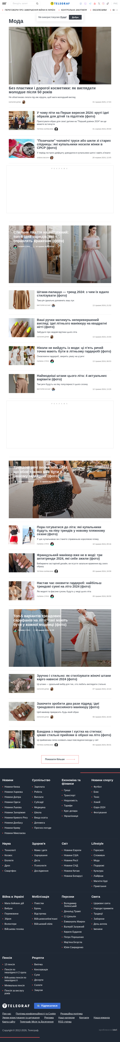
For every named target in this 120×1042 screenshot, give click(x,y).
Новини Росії (71, 860)
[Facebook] (81, 3)
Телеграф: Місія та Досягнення (37, 1022)
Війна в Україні (13, 896)
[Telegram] (90, 3)
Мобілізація (40, 896)
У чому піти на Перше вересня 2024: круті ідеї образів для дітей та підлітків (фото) (73, 114)
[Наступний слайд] (117, 10)
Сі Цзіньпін (70, 916)
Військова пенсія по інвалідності (15, 979)
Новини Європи (72, 850)
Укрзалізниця (71, 816)
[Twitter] (99, 3)
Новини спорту (102, 780)
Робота (38, 792)
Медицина (39, 807)
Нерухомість (71, 800)
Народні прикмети (103, 908)
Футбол (98, 787)
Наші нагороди (66, 1017)
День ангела (100, 924)
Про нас (6, 1013)
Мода (97, 860)
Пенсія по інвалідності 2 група (15, 971)
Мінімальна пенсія (15, 985)
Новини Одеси (12, 802)
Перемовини (11, 913)
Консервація (41, 969)
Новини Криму (12, 828)
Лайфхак (98, 876)
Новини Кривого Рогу (16, 817)
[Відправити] (37, 3)
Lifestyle (97, 843)
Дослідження (41, 871)
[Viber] (85, 3)
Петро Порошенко (74, 937)
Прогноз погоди (42, 828)
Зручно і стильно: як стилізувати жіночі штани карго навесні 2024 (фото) (74, 677)
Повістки (39, 903)
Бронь (37, 908)
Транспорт (69, 795)
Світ (65, 843)
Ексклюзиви (100, 10)
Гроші (67, 790)
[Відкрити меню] (4, 3)
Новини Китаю (72, 871)
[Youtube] (94, 3)
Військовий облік (43, 924)
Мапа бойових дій (14, 903)
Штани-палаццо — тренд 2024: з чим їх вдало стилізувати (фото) (73, 293)
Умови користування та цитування (21, 1017)
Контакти (84, 1017)
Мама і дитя (40, 850)
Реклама (49, 1017)
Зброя (8, 919)
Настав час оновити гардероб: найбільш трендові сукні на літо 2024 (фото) (69, 584)
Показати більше (55, 759)
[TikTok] (107, 3)
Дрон (7, 865)
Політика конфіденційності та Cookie (36, 1013)
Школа (37, 812)
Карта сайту (8, 1022)
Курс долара (70, 811)
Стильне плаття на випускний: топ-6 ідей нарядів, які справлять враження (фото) (41, 236)
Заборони (99, 919)
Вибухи (8, 908)
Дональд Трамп (72, 911)
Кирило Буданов (73, 932)
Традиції (98, 913)
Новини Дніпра (13, 797)
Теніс (96, 797)
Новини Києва (12, 787)
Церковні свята (102, 903)
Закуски (38, 990)
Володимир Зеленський (70, 904)
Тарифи (68, 805)
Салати (38, 985)
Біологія (9, 860)
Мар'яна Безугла (73, 942)
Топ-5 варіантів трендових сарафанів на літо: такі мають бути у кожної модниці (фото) (40, 620)
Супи (37, 975)
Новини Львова (13, 807)
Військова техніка (14, 929)
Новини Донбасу (14, 822)
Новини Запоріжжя (15, 812)
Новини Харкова (14, 792)
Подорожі (99, 865)
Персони (68, 896)
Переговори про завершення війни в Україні (30, 10)
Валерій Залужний (74, 926)
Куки (63, 17)
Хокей (97, 802)
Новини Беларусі (73, 876)
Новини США (71, 855)
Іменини (98, 929)
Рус (116, 3)
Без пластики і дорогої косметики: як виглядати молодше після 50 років (52, 90)
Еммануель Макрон (74, 921)
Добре (75, 17)
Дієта (37, 860)
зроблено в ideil (108, 1030)
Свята (95, 896)
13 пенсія (10, 964)
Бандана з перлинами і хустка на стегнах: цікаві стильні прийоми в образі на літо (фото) (74, 733)
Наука (6, 843)
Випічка (38, 964)
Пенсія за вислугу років (14, 992)
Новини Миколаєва (15, 833)
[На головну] (60, 3)
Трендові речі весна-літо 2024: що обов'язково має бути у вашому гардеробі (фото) (40, 471)
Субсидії (38, 802)
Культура (98, 871)
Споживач (99, 855)
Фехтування (100, 812)
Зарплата (39, 787)
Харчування (40, 855)
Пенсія (7, 957)
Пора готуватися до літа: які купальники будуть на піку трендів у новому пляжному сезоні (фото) (71, 530)
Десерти (38, 980)
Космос (8, 855)
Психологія (40, 865)
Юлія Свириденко (73, 947)
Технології (10, 850)
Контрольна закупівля (74, 10)
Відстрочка (40, 913)
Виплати (38, 797)
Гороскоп (99, 850)
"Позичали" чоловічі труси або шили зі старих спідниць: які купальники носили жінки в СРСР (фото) (74, 144)
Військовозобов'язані (45, 919)
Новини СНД (71, 865)
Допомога (39, 822)
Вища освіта (41, 817)
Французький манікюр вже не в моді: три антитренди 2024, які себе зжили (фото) (69, 556)
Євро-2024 (99, 807)
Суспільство (41, 780)
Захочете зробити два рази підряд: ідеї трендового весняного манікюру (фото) (68, 705)
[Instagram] (103, 3)
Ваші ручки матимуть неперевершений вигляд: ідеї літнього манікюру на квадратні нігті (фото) (72, 323)
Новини (7, 780)
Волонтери (10, 924)
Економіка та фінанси (71, 782)
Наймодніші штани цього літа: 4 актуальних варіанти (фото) (72, 377)
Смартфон (10, 871)
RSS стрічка (64, 1022)
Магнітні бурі (101, 881)
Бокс (96, 792)
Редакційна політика (71, 1013)
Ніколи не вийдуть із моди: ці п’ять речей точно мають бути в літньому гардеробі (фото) (74, 349)
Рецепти (38, 957)
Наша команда (102, 1017)
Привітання (100, 886)
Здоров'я (38, 843)
